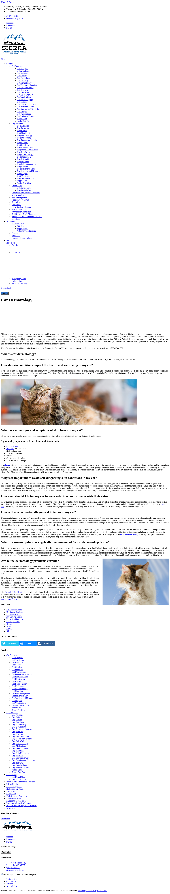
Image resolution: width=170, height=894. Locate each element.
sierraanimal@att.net (15, 18)
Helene (9, 624)
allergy (7, 465)
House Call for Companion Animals (27, 216)
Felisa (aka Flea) (13, 621)
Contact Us (11, 881)
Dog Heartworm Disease (27, 150)
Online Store (17, 281)
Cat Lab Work (23, 92)
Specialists (16, 202)
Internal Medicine (19, 209)
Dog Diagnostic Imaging (27, 140)
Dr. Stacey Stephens (14, 612)
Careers (15, 233)
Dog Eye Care (23, 145)
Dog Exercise (22, 142)
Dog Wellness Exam (25, 178)
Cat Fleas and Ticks (25, 87)
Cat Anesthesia (23, 71)
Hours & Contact (8, 2)
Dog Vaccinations (24, 176)
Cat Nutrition (22, 102)
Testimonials (11, 879)
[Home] (14, 57)
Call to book (6, 288)
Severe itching (12, 446)
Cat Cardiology (23, 78)
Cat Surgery (22, 111)
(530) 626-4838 (13, 16)
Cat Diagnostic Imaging (27, 85)
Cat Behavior (22, 73)
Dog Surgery (22, 173)
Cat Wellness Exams (25, 116)
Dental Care (17, 185)
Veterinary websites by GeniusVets (92, 890)
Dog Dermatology (24, 135)
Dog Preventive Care (26, 169)
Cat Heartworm (23, 90)
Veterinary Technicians (26, 231)
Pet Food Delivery (19, 283)
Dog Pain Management (26, 164)
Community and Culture (22, 238)
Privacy (9, 884)
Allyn (8, 626)
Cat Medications (24, 97)
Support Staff (22, 228)
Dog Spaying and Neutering (29, 171)
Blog (8, 240)
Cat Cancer (21, 76)
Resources (10, 243)
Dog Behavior (23, 128)
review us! (5, 818)
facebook (10, 23)
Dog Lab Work (23, 152)
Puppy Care (22, 181)
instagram (10, 25)
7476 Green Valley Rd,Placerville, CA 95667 (16, 864)
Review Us (6, 852)
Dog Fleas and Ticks (25, 147)
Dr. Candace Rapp (14, 610)
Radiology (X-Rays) (20, 200)
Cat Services (17, 66)
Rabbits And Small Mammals (24, 214)
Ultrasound (16, 204)
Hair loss (10, 448)
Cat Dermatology (24, 83)
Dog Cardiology (24, 133)
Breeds (15, 245)
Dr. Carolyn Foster (14, 617)
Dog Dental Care (24, 190)
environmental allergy (129, 534)
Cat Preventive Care (25, 107)
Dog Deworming (24, 138)
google (9, 28)
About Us (10, 221)
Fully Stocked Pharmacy (22, 207)
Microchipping (18, 195)
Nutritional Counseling (21, 212)
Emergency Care (19, 278)
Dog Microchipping (25, 159)
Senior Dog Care (24, 183)
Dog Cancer (22, 130)
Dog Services (17, 123)
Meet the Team (18, 224)
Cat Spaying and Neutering (28, 109)
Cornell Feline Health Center (17, 592)
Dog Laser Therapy (25, 154)
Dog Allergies (23, 126)
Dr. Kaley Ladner (13, 614)
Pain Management (19, 197)
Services (9, 64)
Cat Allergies (22, 68)
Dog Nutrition (23, 161)
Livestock (16, 219)
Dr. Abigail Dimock (14, 619)
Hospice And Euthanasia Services (26, 193)
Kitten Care (22, 119)
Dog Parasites (23, 166)
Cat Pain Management (26, 104)
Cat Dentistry (22, 80)
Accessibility (11, 886)
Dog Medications (24, 157)
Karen (9, 629)
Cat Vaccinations (24, 114)
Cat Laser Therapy (25, 95)
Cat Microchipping (25, 99)
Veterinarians (22, 226)
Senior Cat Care (23, 121)
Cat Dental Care (24, 188)
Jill (7, 631)
